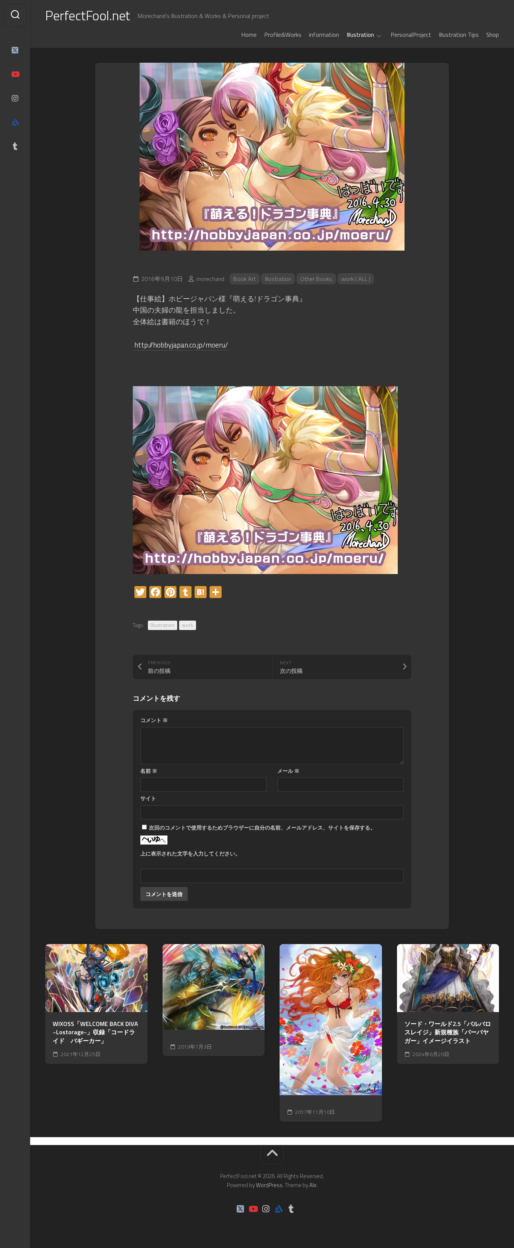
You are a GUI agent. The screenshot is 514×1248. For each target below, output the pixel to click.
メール (288, 771)
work (187, 625)
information (324, 34)
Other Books (316, 278)
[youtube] (15, 74)
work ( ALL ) (355, 278)
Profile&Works (282, 34)
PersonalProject (411, 34)
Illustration (360, 35)
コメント (154, 720)
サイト (148, 798)
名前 (148, 771)
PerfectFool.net (87, 15)
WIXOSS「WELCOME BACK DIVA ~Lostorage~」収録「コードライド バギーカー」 (95, 1032)
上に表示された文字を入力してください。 (190, 853)
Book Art (244, 278)
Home (249, 34)
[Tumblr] (15, 146)
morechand (210, 278)
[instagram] (15, 98)
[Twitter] (15, 50)
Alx (312, 1185)
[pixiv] (15, 170)
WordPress (269, 1185)
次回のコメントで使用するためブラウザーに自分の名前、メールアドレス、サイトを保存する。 (262, 827)
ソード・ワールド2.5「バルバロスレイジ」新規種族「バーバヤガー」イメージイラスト (448, 1032)
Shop (492, 34)
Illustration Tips (459, 34)
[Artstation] (15, 122)
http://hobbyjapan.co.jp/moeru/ (181, 344)
